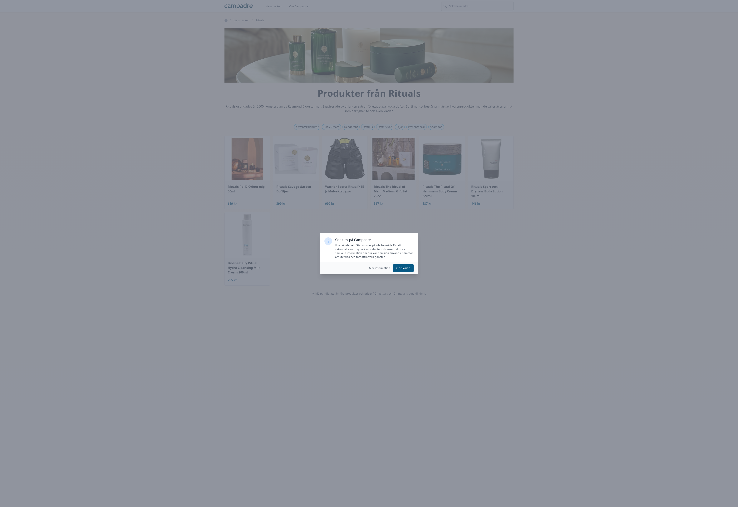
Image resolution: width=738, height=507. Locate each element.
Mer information (379, 268)
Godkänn (403, 268)
